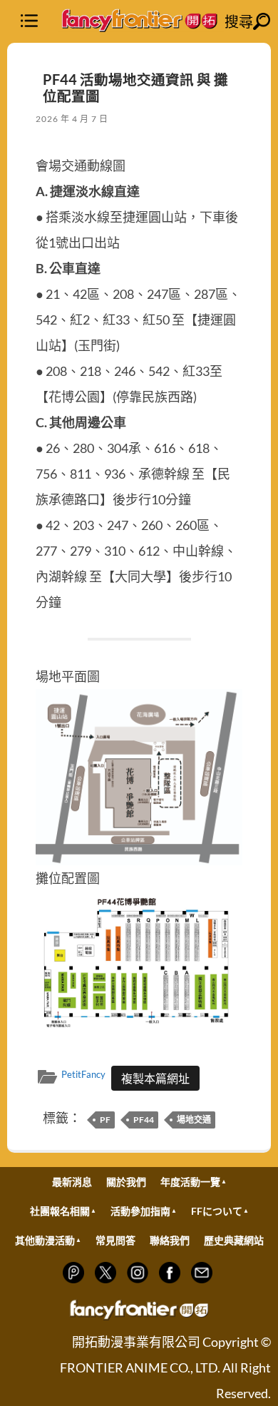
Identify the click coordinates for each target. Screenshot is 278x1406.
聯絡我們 (170, 1240)
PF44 (143, 1119)
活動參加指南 (140, 1211)
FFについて (216, 1211)
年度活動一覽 (190, 1182)
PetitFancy (83, 1074)
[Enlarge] (224, 708)
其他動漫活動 (45, 1240)
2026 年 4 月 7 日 (72, 118)
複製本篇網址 (155, 1078)
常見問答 (115, 1240)
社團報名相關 (60, 1211)
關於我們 (126, 1182)
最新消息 (72, 1182)
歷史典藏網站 (234, 1240)
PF (105, 1119)
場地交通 (194, 1119)
